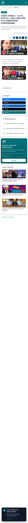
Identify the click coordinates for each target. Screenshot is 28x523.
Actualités (9, 7)
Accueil (3, 7)
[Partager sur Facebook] (14, 37)
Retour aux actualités (8, 217)
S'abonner (14, 160)
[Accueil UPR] (3, 3)
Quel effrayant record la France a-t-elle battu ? (15, 133)
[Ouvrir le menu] (25, 2)
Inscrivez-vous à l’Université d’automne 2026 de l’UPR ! (15, 128)
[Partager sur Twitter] (17, 37)
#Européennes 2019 (7, 88)
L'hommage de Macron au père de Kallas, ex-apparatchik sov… (15, 123)
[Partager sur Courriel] (26, 37)
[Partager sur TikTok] (23, 37)
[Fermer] (24, 510)
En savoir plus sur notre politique (12, 518)
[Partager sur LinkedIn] (20, 37)
